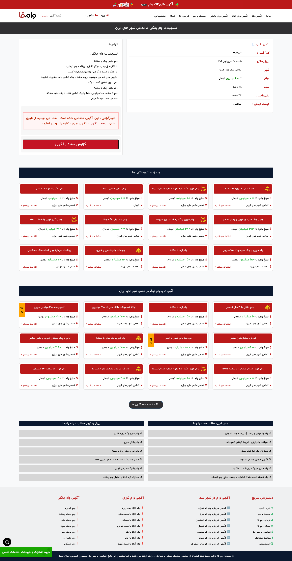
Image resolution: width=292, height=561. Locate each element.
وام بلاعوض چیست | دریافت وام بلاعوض (247, 433)
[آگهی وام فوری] (146, 4)
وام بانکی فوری (132, 442)
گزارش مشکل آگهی (70, 144)
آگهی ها (257, 16)
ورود (103, 15)
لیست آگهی (98, 123)
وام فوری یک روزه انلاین (127, 433)
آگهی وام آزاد (240, 16)
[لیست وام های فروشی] (27, 16)
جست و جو (199, 16)
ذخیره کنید (261, 44)
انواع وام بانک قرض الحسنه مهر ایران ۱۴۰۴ (117, 459)
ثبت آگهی (51, 16)
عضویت (89, 15)
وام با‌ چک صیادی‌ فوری (127, 468)
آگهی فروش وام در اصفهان (254, 459)
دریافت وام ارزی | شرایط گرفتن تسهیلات (247, 442)
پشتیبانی (160, 16)
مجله (172, 16)
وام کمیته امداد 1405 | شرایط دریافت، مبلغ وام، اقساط (240, 477)
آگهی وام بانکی (219, 16)
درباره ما (184, 16)
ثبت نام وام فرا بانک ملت (255, 451)
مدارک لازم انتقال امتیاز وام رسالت (121, 477)
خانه (268, 16)
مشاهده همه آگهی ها (144, 404)
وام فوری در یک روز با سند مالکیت (250, 468)
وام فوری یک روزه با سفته (126, 451)
